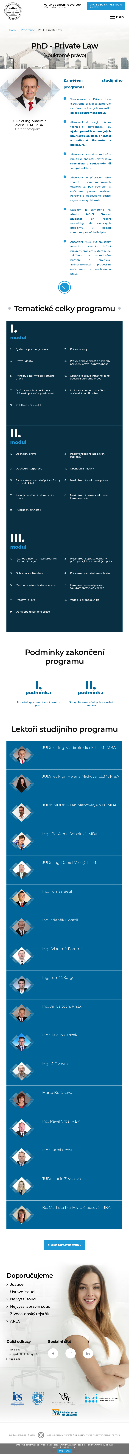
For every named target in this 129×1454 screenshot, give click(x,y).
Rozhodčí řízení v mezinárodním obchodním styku (36, 560)
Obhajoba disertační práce (33, 611)
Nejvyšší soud (23, 1299)
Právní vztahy (24, 361)
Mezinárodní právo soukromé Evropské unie (89, 496)
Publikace (14, 1359)
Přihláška (14, 1349)
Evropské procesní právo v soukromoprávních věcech (87, 586)
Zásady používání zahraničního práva (35, 496)
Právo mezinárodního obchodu (90, 573)
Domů (13, 30)
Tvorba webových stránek (98, 1435)
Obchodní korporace (29, 468)
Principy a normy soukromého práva (35, 377)
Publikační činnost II (29, 509)
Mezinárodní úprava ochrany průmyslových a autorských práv (91, 560)
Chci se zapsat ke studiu (64, 1245)
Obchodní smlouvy (82, 468)
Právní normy (78, 349)
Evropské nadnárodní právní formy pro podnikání (38, 482)
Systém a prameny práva (32, 349)
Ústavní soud (22, 1292)
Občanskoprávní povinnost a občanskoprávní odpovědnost (35, 392)
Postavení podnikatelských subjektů (87, 455)
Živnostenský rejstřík (30, 1314)
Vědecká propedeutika (84, 599)
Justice (17, 1284)
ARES (15, 1321)
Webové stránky (55, 1435)
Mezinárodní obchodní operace (36, 585)
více (72, 1447)
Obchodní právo (26, 453)
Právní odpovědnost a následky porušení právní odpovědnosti (90, 362)
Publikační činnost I (28, 405)
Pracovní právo (25, 599)
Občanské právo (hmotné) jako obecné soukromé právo (90, 377)
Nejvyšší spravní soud (30, 1306)
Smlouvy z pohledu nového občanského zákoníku (87, 392)
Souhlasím (64, 1451)
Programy (27, 30)
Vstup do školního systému (25, 1354)
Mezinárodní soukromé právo (89, 480)
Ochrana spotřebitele (29, 573)
